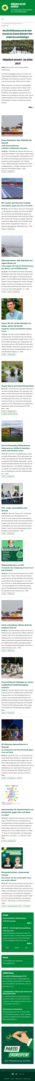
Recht (19, 778)
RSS (7, 948)
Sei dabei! (5, 815)
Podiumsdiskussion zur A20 (12, 565)
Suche (12, 1079)
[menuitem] (6, 1078)
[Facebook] (13, 1074)
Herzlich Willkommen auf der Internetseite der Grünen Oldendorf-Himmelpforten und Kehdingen (17, 33)
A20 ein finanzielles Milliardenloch (15, 445)
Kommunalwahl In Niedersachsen (14, 918)
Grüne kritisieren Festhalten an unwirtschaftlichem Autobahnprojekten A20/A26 (17, 685)
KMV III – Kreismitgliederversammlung (16, 928)
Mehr (30, 107)
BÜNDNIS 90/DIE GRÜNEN (18, 5)
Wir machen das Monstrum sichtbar (16, 203)
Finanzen (26, 906)
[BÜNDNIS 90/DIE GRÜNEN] (4, 7)
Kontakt (6, 1079)
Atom (17, 948)
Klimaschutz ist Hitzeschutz (12, 1009)
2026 (3, 171)
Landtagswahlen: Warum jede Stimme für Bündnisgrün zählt (17, 993)
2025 (3, 476)
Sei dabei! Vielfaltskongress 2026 (15, 976)
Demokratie (11, 354)
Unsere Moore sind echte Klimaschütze (17, 386)
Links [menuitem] (20, 1074)
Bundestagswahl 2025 (14, 906)
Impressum (19, 1079)
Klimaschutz (11, 411)
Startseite (4, 26)
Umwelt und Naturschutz (9, 414)
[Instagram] (16, 1074)
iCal (26, 948)
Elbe (9, 292)
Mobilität (11, 171)
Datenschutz (27, 1079)
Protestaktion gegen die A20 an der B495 (17, 206)
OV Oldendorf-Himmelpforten (11, 24)
